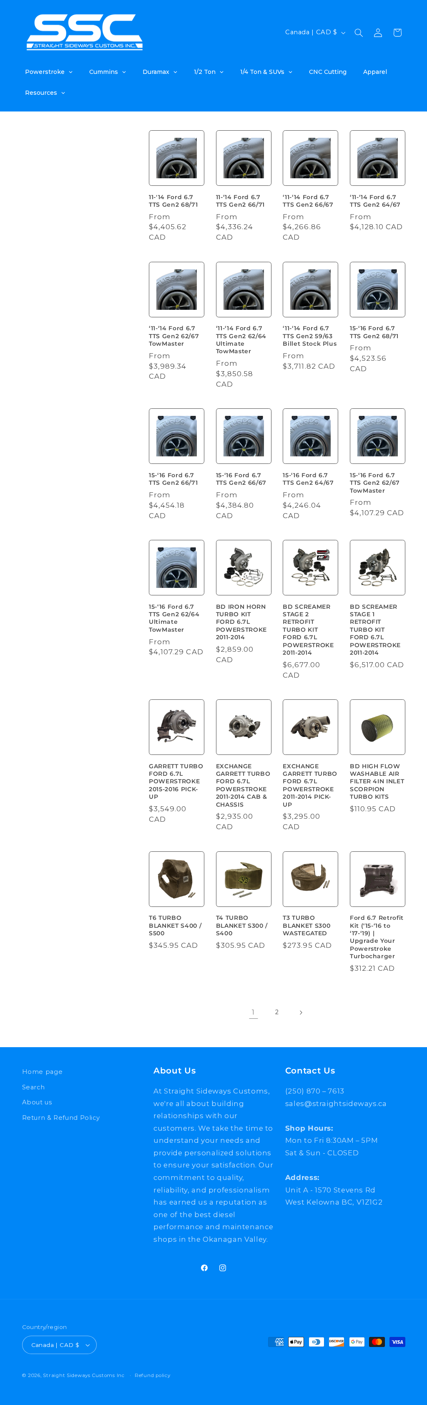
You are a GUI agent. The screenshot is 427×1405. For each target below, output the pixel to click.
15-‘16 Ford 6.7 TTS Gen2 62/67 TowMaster (375, 482)
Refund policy (153, 1375)
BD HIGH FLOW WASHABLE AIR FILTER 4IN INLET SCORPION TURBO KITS (377, 781)
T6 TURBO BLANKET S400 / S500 (175, 925)
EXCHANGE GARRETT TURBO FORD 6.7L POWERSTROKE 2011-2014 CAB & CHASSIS (243, 785)
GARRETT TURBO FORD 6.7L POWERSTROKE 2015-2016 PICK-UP (176, 781)
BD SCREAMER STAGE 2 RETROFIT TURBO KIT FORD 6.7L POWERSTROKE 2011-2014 (308, 629)
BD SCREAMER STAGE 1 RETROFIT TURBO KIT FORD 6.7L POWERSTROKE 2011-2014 (375, 629)
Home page (42, 1072)
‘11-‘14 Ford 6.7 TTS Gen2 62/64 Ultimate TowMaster (241, 339)
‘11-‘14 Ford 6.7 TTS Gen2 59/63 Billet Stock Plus (310, 335)
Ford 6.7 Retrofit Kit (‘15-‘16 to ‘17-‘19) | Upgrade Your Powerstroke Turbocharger (377, 937)
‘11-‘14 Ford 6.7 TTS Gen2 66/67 (308, 200)
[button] (358, 32)
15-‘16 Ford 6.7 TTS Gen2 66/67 (241, 478)
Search (33, 1087)
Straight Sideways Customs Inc (83, 1375)
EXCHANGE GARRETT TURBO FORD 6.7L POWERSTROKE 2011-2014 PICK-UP (310, 785)
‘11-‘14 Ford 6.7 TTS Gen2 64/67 (375, 200)
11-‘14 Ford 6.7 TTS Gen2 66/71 (240, 200)
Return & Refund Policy (61, 1117)
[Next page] (300, 1012)
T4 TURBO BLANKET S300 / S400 (242, 925)
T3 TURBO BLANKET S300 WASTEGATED (306, 925)
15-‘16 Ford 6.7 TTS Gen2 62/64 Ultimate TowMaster (174, 618)
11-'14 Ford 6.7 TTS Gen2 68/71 (173, 200)
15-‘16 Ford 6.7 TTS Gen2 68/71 (374, 331)
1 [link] (253, 1012)
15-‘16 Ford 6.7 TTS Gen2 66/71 (173, 478)
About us (37, 1102)
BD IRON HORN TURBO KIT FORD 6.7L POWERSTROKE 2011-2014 (241, 622)
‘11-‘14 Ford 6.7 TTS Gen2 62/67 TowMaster (174, 335)
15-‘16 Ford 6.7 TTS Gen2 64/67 (308, 478)
